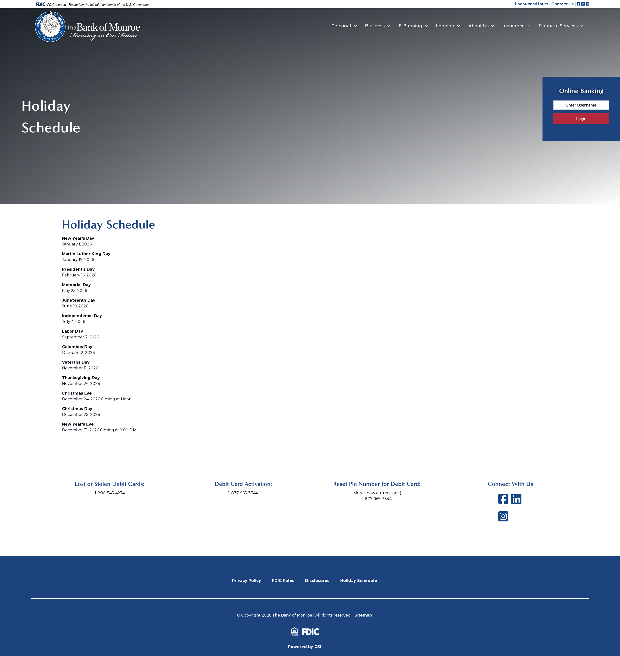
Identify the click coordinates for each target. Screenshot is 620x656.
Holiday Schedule (358, 580)
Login (581, 118)
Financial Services (558, 25)
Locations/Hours (531, 4)
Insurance (513, 25)
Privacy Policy (246, 580)
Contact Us (562, 4)
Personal (341, 25)
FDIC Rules (283, 580)
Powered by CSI (304, 646)
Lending (445, 25)
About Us (478, 25)
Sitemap (363, 615)
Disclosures (317, 580)
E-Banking (410, 25)
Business (375, 25)
